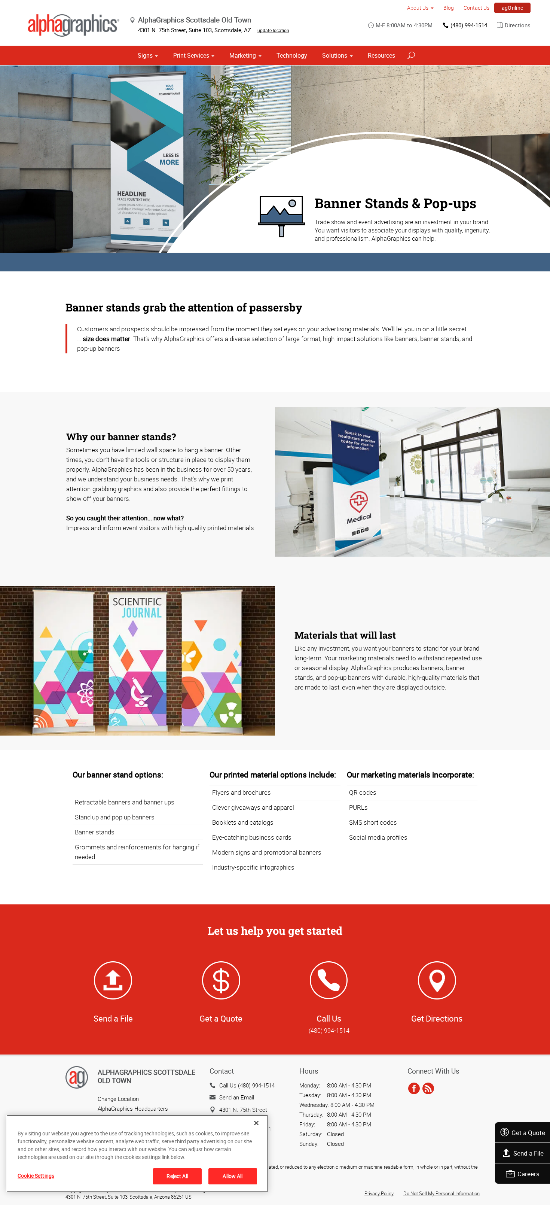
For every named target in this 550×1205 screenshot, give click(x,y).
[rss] (428, 1089)
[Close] (256, 1123)
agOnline (512, 7)
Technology (291, 55)
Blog (448, 7)
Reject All (177, 1176)
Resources (381, 55)
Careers (528, 1173)
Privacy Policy (379, 1193)
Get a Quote (528, 1132)
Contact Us (476, 7)
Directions (518, 25)
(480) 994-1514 (468, 25)
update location (273, 30)
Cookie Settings (36, 1175)
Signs (145, 55)
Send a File (528, 1153)
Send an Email (236, 1097)
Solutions (334, 55)
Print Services (191, 55)
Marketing (242, 55)
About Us (417, 7)
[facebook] (414, 1089)
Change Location (118, 1098)
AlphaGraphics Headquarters (133, 1108)
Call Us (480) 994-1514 (247, 1085)
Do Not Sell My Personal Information (441, 1193)
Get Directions (436, 1018)
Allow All (232, 1176)
